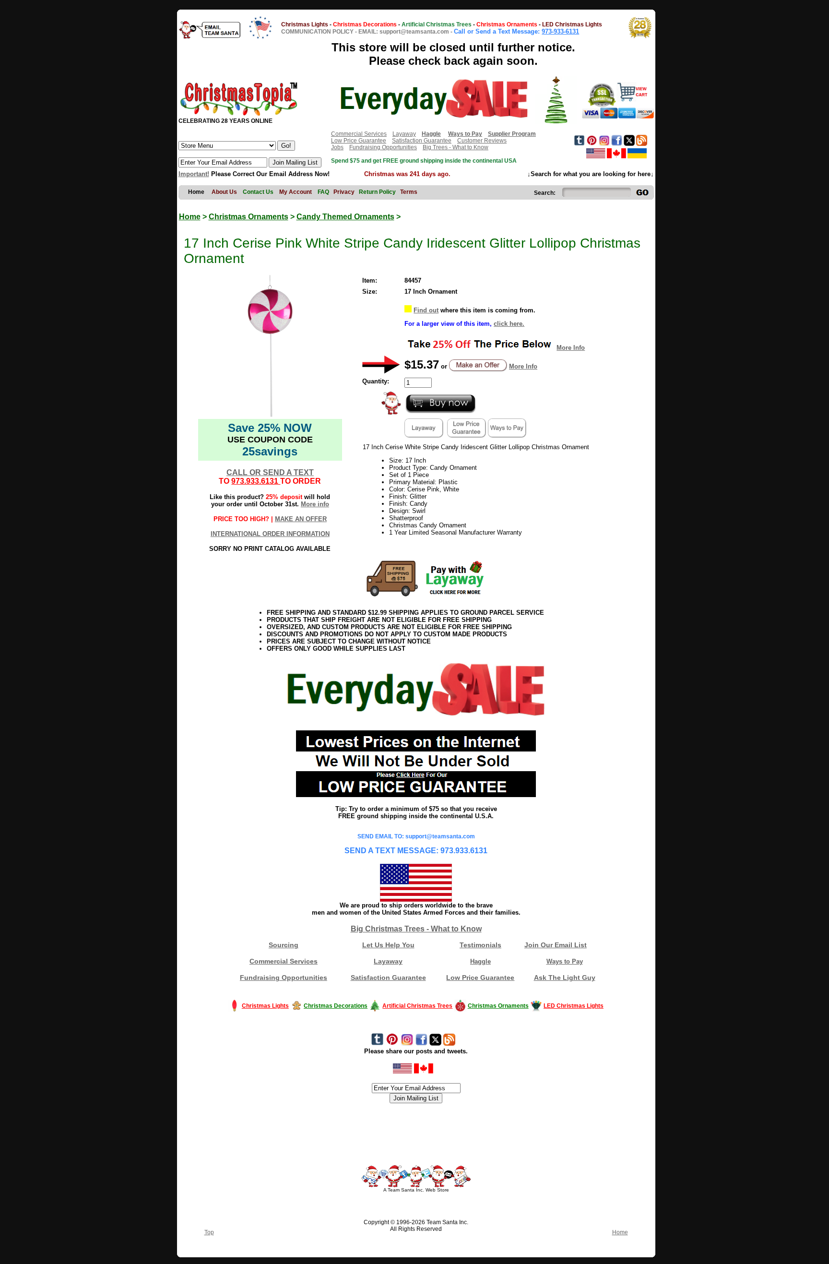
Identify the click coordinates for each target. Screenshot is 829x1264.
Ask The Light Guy (564, 977)
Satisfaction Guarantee (421, 140)
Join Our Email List (555, 945)
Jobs (337, 147)
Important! (193, 174)
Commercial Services (359, 134)
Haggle (480, 961)
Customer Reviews (482, 140)
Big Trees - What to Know (455, 147)
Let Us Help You (388, 945)
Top (209, 1232)
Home (190, 217)
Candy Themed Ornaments (345, 217)
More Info (571, 347)
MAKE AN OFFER (301, 519)
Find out (426, 310)
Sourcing (283, 945)
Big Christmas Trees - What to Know (416, 929)
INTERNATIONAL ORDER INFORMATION (270, 533)
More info (315, 504)
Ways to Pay (564, 961)
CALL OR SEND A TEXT (270, 472)
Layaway (404, 134)
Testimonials (480, 945)
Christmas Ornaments (248, 217)
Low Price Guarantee (358, 140)
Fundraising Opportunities (383, 147)
